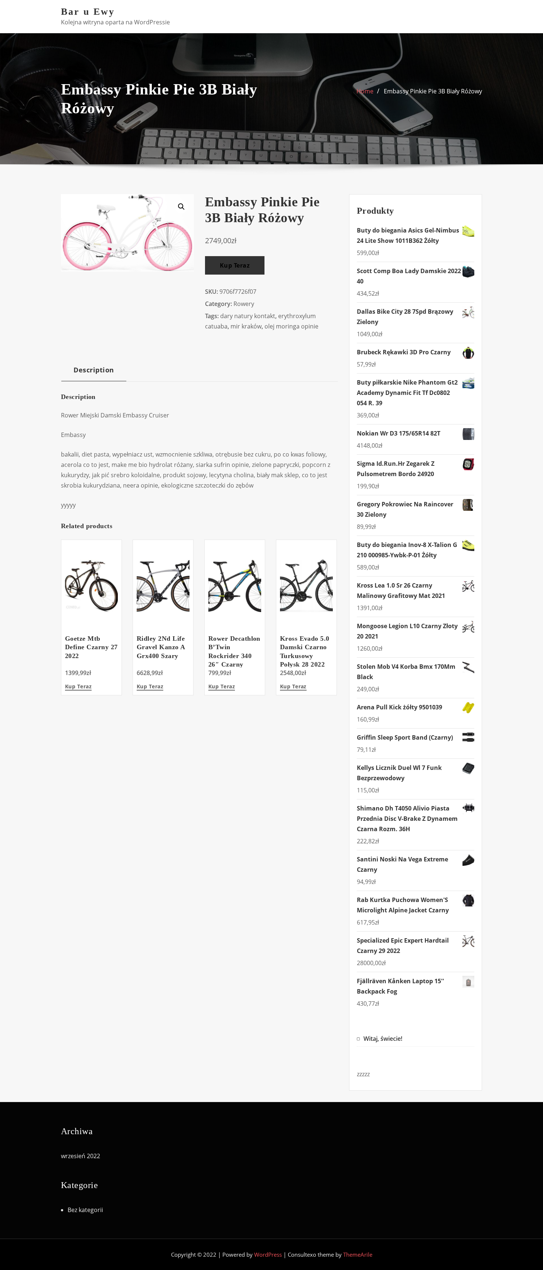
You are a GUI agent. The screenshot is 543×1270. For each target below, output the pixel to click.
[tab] (94, 373)
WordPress (268, 1254)
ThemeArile (357, 1254)
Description (94, 369)
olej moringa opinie (291, 326)
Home (364, 91)
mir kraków (246, 326)
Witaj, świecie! (382, 1039)
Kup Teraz (235, 265)
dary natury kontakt (247, 316)
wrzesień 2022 (80, 1156)
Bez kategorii (85, 1210)
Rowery (243, 304)
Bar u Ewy (88, 11)
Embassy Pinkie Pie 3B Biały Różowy (433, 91)
